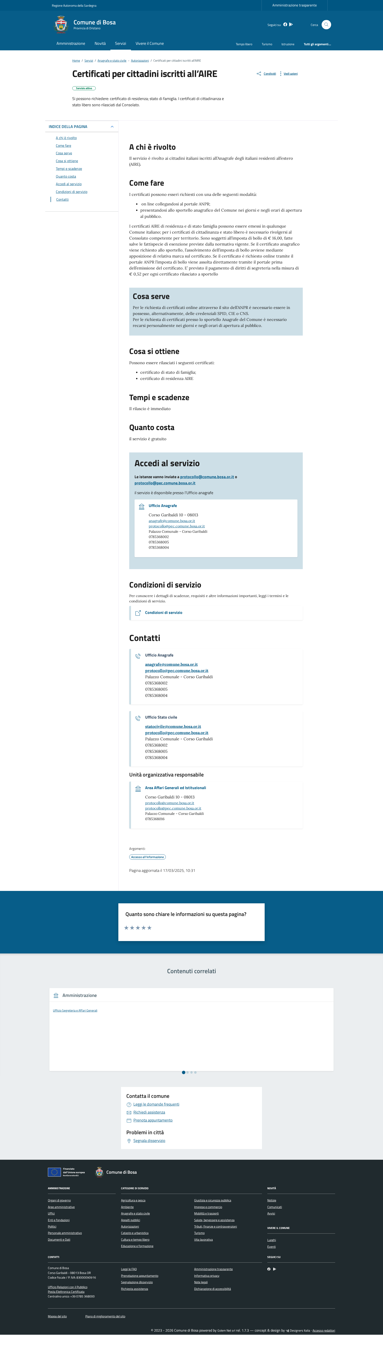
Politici (52, 1226)
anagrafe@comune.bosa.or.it (172, 521)
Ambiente (127, 1207)
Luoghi (271, 1240)
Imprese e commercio (208, 1207)
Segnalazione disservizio (137, 1282)
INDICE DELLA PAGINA (68, 127)
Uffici (51, 1213)
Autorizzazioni (130, 1226)
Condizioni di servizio (163, 612)
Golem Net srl (226, 1330)
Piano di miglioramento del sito (105, 1316)
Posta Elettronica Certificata (66, 1291)
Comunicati (274, 1207)
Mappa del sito (57, 1316)
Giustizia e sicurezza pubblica (212, 1200)
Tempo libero (244, 44)
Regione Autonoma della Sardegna (74, 5)
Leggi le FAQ (129, 1269)
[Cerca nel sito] (326, 24)
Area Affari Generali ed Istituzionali (175, 787)
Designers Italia (299, 1330)
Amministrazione (71, 43)
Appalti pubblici (130, 1220)
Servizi (120, 43)
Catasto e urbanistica (135, 1232)
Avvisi (271, 1213)
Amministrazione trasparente (294, 5)
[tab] (183, 1072)
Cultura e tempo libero (135, 1239)
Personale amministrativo (65, 1232)
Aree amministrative (61, 1207)
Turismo (267, 44)
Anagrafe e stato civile (135, 1213)
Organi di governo (59, 1200)
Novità (100, 43)
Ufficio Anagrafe (163, 505)
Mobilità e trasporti (206, 1213)
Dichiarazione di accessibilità (212, 1288)
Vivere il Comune (150, 43)
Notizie (271, 1200)
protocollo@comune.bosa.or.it (207, 477)
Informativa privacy (206, 1275)
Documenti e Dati (59, 1239)
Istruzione (287, 44)
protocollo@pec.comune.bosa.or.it (165, 483)
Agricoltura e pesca (133, 1200)
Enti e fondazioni (59, 1220)
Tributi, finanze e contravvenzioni (215, 1226)
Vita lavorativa (203, 1239)
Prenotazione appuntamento (139, 1275)
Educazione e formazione (137, 1246)
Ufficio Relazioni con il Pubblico (67, 1287)
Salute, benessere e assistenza (214, 1220)
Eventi (271, 1246)
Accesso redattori (324, 1330)
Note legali (201, 1282)
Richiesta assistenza (134, 1288)
